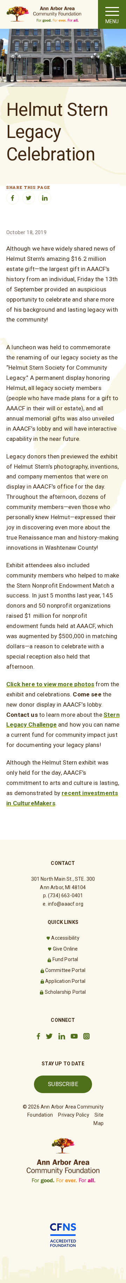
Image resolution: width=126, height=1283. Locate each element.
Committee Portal (65, 970)
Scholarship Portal (65, 992)
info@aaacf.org (65, 904)
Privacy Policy (73, 1115)
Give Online (65, 949)
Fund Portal (65, 959)
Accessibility (65, 938)
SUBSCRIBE (63, 1084)
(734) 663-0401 (65, 895)
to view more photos (64, 684)
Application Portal (65, 981)
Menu (112, 21)
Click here (20, 684)
